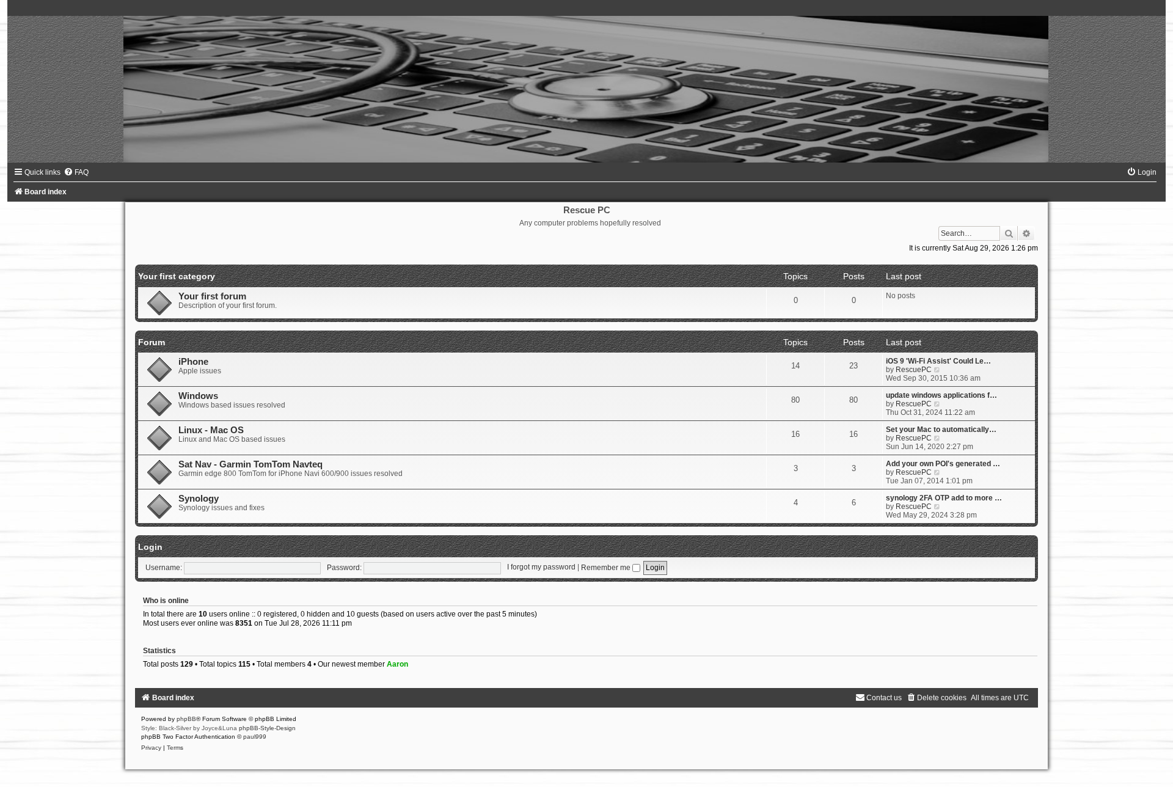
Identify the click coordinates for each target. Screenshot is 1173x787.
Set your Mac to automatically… (941, 429)
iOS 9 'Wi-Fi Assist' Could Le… (938, 361)
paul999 (254, 736)
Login (150, 547)
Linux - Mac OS (211, 430)
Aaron (397, 664)
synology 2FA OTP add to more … (944, 498)
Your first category (176, 276)
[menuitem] (76, 172)
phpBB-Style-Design (267, 728)
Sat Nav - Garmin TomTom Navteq (250, 464)
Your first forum (212, 296)
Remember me (606, 567)
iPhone (193, 362)
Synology (198, 498)
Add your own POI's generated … (943, 463)
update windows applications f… (941, 395)
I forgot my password (541, 567)
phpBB (186, 719)
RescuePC (914, 369)
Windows (198, 396)
